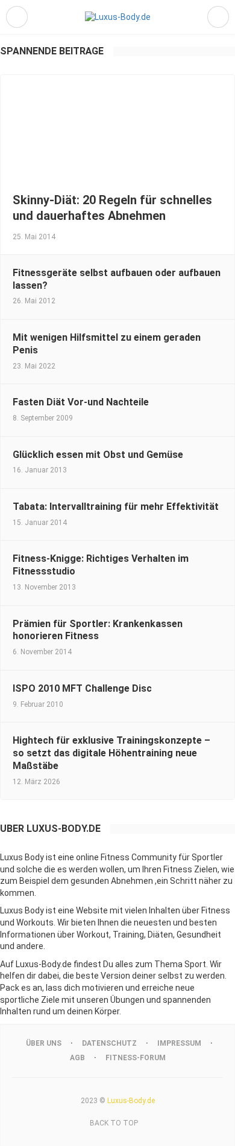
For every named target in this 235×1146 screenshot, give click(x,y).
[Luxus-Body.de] (118, 17)
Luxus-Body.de (131, 1100)
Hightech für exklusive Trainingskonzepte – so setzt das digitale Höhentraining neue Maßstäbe (111, 753)
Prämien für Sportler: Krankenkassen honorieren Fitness (98, 630)
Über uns (43, 1043)
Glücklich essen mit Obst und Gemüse (98, 454)
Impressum (179, 1043)
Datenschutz (109, 1043)
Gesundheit (199, 934)
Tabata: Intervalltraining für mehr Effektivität (116, 506)
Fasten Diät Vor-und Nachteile (81, 402)
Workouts (35, 922)
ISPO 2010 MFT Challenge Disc (82, 688)
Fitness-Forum (135, 1058)
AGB (77, 1058)
